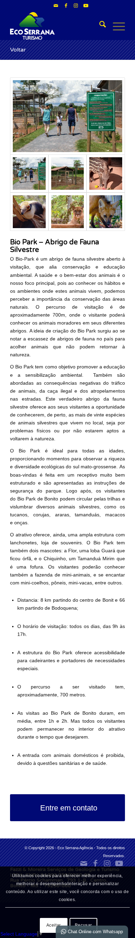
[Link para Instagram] (76, 5)
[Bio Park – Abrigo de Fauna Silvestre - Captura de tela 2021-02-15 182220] (67, 173)
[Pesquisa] (99, 26)
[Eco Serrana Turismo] (56, 26)
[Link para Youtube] (86, 5)
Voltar (18, 49)
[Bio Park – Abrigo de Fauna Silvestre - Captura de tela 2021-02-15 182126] (67, 116)
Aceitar (53, 925)
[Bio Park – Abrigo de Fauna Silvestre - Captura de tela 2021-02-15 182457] (106, 173)
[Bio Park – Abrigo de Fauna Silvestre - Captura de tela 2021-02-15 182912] (106, 212)
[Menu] (115, 26)
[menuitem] (99, 26)
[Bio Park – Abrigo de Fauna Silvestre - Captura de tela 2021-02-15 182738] (67, 212)
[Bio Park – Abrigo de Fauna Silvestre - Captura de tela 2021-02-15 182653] (29, 212)
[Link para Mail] (56, 5)
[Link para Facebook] (66, 5)
